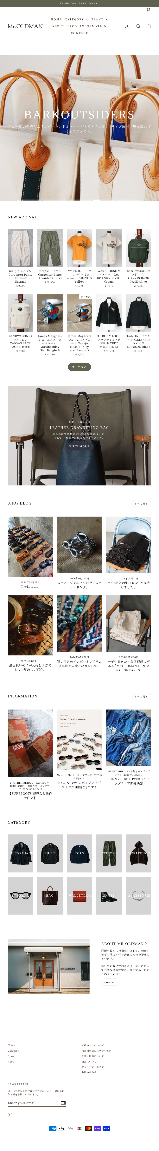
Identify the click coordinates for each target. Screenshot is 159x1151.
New (60, 775)
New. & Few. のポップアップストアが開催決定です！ (79, 784)
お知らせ (32, 785)
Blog (72, 26)
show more (110, 982)
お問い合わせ (89, 1072)
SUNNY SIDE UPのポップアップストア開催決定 (128, 781)
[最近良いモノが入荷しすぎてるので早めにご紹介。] (30, 625)
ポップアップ (84, 775)
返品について (89, 1061)
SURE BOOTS (17, 785)
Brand (98, 19)
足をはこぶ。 (30, 586)
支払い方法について (93, 1045)
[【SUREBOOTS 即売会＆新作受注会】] (30, 743)
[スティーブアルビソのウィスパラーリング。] (79, 545)
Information (93, 26)
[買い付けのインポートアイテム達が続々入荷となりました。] (79, 623)
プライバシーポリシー (94, 1066)
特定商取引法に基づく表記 (96, 1050)
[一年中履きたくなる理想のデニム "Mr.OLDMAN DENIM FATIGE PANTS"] (128, 623)
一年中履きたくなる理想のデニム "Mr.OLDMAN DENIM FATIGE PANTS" (129, 666)
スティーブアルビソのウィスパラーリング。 (79, 585)
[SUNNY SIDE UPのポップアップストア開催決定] (128, 738)
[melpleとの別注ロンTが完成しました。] (128, 545)
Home (56, 19)
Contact (79, 33)
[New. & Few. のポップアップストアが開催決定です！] (79, 740)
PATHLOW (42, 782)
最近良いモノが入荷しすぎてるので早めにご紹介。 (30, 667)
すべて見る (79, 367)
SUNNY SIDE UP (117, 771)
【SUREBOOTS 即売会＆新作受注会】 (30, 795)
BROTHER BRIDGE (22, 782)
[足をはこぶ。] (30, 547)
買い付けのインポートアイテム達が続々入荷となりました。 (79, 663)
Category (75, 19)
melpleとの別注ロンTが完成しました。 (128, 585)
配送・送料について (93, 1056)
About (58, 26)
